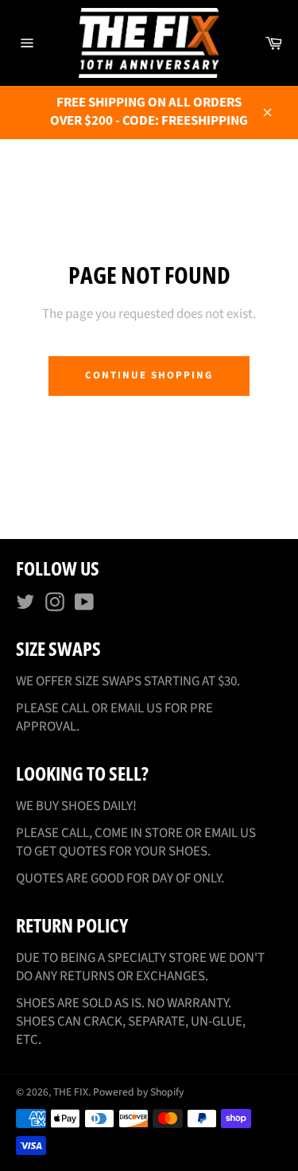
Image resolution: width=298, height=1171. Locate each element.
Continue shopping (148, 375)
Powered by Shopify (138, 1091)
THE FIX (70, 1091)
